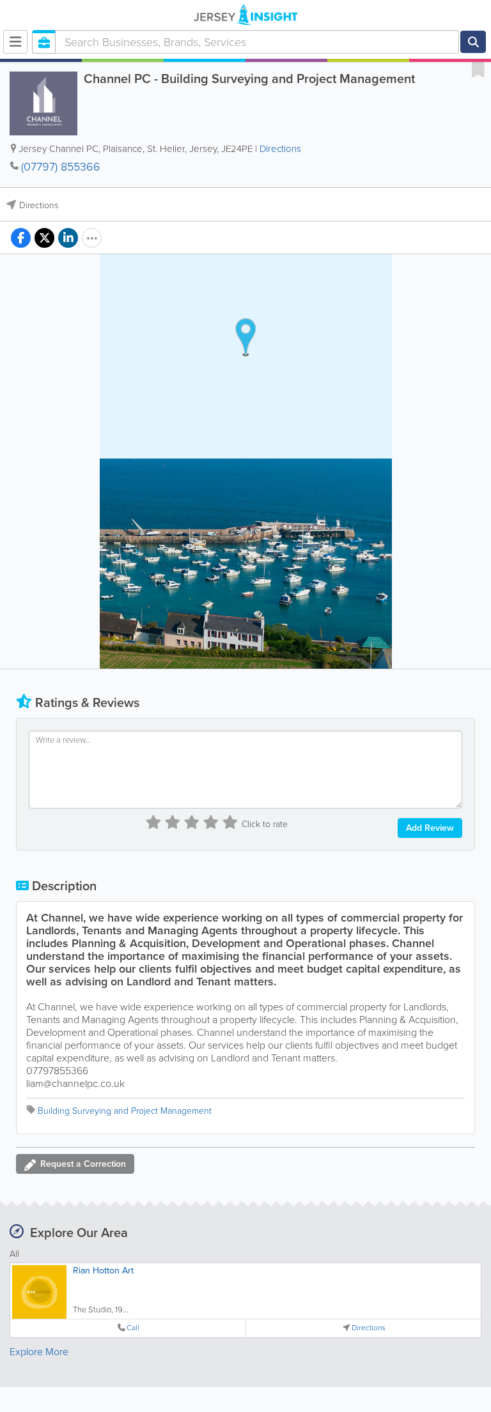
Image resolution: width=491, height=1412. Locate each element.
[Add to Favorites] (478, 69)
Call (133, 1328)
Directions (280, 149)
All (14, 1254)
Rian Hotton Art (103, 1270)
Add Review (430, 828)
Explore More (39, 1351)
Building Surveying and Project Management (125, 1111)
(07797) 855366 (60, 166)
